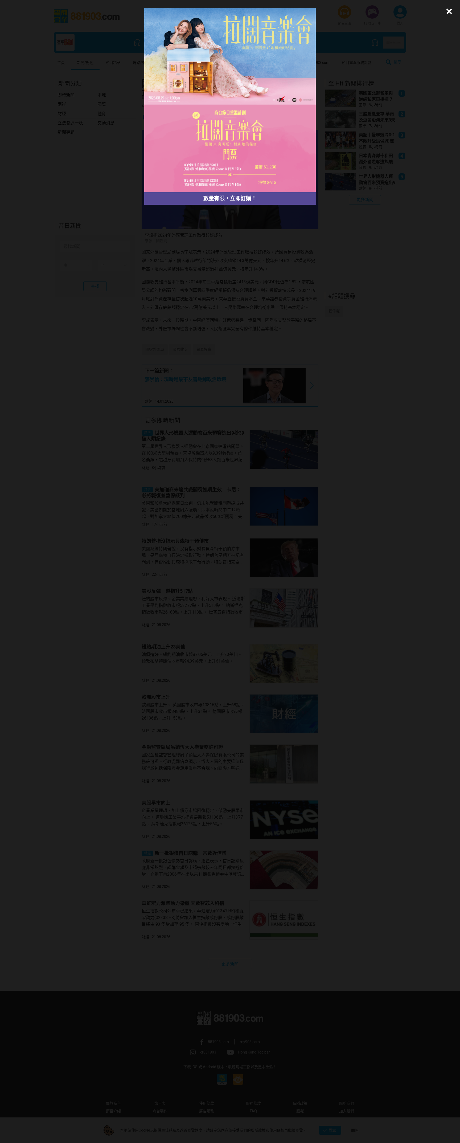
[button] (448, 11)
